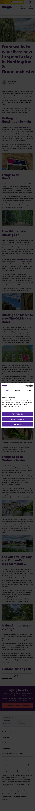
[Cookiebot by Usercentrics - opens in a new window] (25, 386)
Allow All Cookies (17, 414)
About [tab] (29, 390)
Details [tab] (17, 390)
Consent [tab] (6, 390)
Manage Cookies (16, 419)
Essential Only (17, 424)
